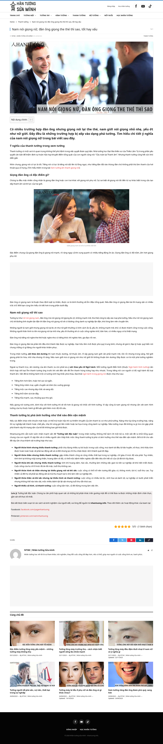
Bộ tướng (94, 15)
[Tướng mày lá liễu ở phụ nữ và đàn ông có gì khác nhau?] (81, 674)
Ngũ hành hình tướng (139, 367)
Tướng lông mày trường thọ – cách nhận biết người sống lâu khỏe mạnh (80, 650)
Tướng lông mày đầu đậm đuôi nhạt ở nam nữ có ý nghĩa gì (130, 650)
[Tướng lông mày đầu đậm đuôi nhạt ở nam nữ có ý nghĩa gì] (130, 633)
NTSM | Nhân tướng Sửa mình (22, 36)
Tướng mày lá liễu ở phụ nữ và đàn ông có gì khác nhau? (80, 691)
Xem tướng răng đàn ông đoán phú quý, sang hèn (130, 691)
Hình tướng (61, 15)
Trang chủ (15, 15)
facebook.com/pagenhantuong (35, 509)
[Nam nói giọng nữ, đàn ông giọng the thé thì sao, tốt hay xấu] (81, 113)
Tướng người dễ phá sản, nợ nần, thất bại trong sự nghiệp (30, 691)
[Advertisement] (81, 279)
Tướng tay (45, 15)
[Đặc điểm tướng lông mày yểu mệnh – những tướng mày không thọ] (32, 633)
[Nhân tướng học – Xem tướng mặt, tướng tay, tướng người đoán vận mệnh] (23, 6)
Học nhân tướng (124, 6)
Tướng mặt (29, 15)
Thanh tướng (79, 15)
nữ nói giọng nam (31, 318)
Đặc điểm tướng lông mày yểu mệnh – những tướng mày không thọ (31, 650)
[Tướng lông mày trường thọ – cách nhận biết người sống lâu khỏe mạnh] (81, 633)
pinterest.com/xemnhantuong (34, 515)
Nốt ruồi (108, 15)
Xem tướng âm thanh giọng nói (65, 167)
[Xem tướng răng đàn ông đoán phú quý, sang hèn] (130, 674)
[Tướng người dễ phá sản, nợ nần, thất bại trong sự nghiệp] (32, 674)
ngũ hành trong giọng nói (94, 373)
